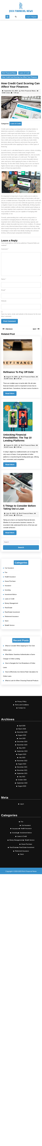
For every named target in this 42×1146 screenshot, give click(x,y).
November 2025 (22, 732)
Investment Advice (11, 594)
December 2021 (22, 767)
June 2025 (22, 738)
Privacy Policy (21, 701)
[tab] (7, 17)
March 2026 (22, 729)
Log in (22, 804)
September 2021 (22, 773)
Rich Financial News (9, 73)
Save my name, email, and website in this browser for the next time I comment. (21, 315)
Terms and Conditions (22, 705)
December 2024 (22, 741)
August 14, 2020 (11, 376)
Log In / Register (32, 17)
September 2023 (22, 751)
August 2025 (22, 735)
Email (3, 290)
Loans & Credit (24, 73)
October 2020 (22, 780)
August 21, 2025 (11, 445)
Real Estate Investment (12, 612)
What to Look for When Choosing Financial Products (21, 680)
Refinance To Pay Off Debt (18, 372)
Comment (4, 249)
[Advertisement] (21, 42)
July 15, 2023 (10, 513)
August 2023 (22, 754)
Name (3, 279)
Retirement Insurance (12, 616)
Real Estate (8, 607)
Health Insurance (10, 577)
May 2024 (22, 748)
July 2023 (22, 757)
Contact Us (21, 708)
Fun (6, 572)
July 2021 (22, 776)
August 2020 (22, 786)
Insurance (8, 585)
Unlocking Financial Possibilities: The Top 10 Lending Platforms (17, 437)
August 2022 (22, 764)
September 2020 (22, 783)
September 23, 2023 (11, 91)
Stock (6, 621)
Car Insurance (9, 568)
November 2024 (22, 745)
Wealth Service (9, 625)
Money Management (11, 603)
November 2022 (22, 760)
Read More (11, 394)
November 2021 (22, 770)
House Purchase (10, 581)
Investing (8, 590)
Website (3, 301)
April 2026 (22, 726)
